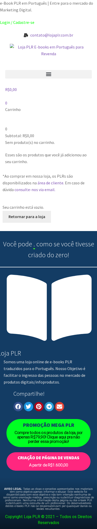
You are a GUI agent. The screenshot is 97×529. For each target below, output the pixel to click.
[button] (48, 74)
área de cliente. (51, 182)
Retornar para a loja (27, 216)
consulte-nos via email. (34, 189)
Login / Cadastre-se (17, 22)
